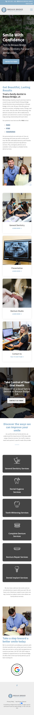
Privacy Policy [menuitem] (10, 701)
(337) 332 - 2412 (12, 1)
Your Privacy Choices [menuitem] (20, 701)
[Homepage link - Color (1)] (17, 699)
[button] (31, 9)
